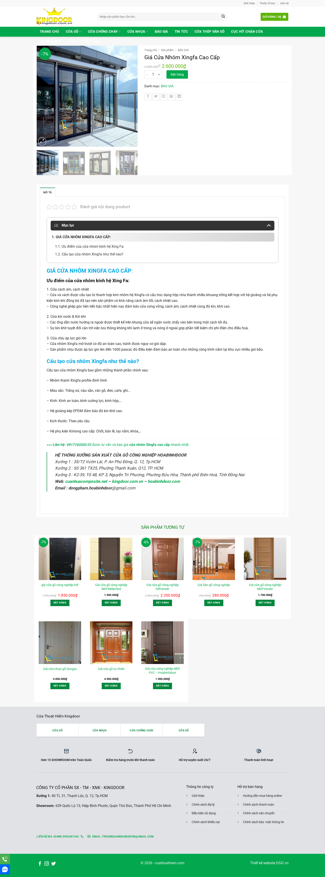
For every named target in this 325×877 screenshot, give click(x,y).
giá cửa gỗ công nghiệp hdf (59, 585)
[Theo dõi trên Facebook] (40, 863)
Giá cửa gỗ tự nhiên (111, 669)
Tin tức (181, 32)
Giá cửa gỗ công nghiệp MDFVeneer (265, 587)
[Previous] (42, 96)
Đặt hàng (177, 74)
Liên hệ (284, 3)
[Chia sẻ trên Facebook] (148, 96)
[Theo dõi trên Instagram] (46, 863)
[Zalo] (5, 869)
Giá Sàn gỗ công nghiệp (214, 585)
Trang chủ (49, 32)
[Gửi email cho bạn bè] (163, 96)
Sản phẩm (167, 50)
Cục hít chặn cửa (247, 32)
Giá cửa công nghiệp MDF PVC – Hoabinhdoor (162, 670)
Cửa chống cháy (103, 32)
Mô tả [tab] (47, 192)
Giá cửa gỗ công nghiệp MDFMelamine (111, 587)
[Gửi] (223, 16)
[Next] (132, 96)
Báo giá (161, 32)
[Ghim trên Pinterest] (171, 96)
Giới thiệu (249, 3)
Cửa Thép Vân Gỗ (210, 32)
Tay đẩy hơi (50, 42)
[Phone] (5, 859)
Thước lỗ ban (267, 3)
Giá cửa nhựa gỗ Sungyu (60, 669)
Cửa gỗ (72, 32)
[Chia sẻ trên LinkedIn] (179, 96)
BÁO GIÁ (183, 50)
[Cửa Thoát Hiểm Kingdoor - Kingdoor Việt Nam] (63, 17)
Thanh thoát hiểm (83, 42)
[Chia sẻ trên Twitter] (155, 96)
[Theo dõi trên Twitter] (53, 863)
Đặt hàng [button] (60, 602)
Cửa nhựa (136, 32)
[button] (274, 17)
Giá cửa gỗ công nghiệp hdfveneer (162, 587)
